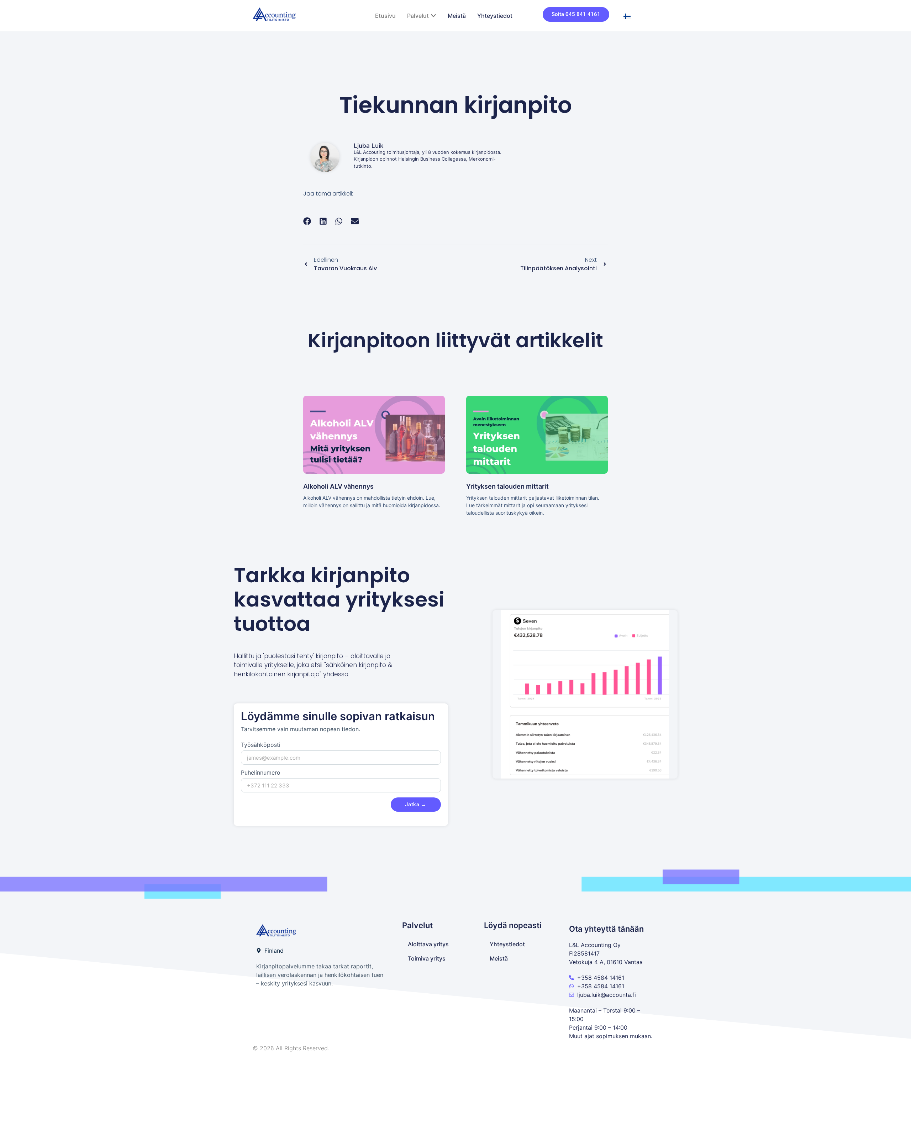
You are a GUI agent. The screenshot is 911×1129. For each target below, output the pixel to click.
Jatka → (416, 804)
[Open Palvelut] (433, 15)
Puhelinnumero (260, 773)
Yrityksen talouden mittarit (507, 486)
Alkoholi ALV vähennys (338, 486)
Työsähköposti (260, 745)
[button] (307, 221)
